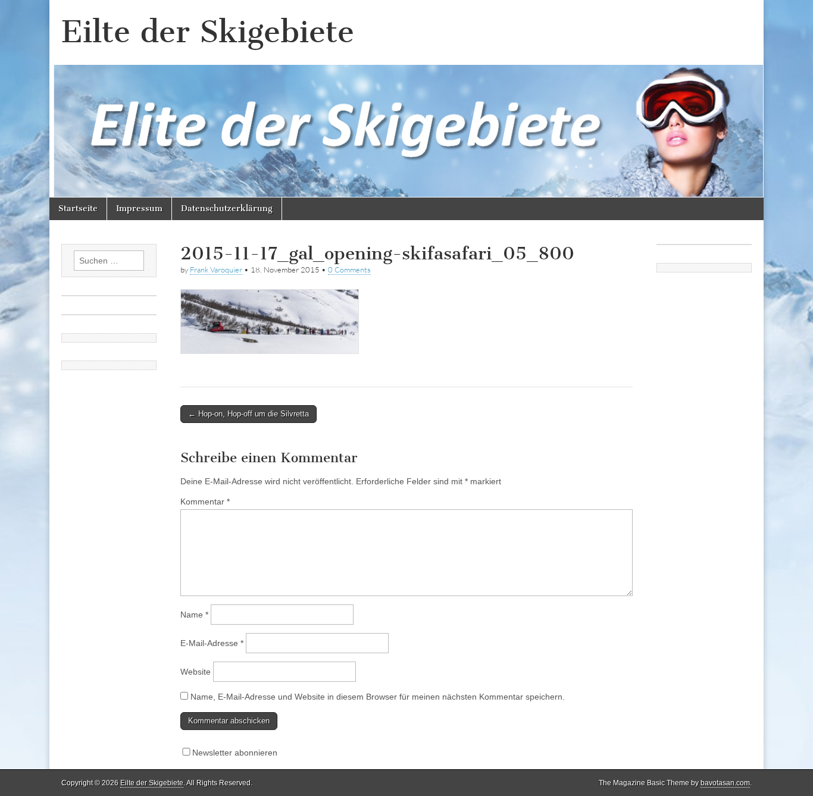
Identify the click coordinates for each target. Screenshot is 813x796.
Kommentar (205, 501)
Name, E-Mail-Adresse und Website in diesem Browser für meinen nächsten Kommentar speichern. (377, 696)
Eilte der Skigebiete (207, 32)
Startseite (78, 208)
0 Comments (349, 269)
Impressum (139, 208)
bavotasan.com (725, 783)
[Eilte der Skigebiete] (406, 99)
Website (195, 671)
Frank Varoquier (216, 269)
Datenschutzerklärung (227, 208)
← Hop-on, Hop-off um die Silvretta (248, 413)
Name (194, 614)
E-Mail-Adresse (211, 643)
